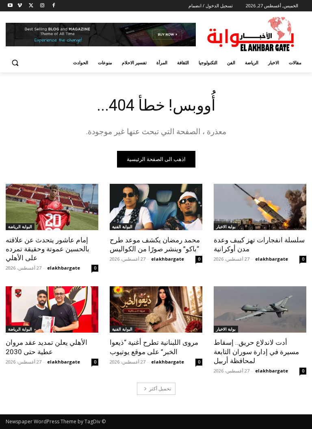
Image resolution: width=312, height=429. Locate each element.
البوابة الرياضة (20, 226)
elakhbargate (271, 259)
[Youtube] (10, 6)
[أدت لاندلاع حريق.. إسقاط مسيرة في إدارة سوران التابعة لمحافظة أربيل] (260, 309)
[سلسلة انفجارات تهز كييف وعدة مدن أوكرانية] (260, 207)
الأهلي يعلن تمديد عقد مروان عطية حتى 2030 (46, 346)
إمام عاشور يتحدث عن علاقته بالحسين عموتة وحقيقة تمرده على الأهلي (47, 249)
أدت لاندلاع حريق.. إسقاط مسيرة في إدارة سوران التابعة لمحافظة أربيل (256, 351)
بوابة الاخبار (226, 226)
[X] (31, 6)
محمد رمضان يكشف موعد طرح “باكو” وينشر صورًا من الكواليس (155, 244)
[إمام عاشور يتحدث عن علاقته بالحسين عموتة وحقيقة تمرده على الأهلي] (52, 207)
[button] (15, 62)
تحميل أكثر (160, 388)
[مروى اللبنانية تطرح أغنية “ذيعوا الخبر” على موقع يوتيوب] (156, 309)
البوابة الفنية (122, 226)
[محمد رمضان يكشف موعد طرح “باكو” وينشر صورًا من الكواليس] (156, 207)
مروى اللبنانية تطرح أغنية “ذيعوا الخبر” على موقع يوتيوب (154, 346)
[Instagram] (42, 6)
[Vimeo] (19, 6)
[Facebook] (53, 6)
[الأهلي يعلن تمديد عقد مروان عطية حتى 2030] (52, 309)
